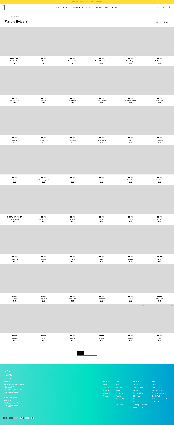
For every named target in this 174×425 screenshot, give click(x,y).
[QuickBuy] (2, 28)
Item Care (136, 399)
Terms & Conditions (159, 393)
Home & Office (77, 7)
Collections (66, 7)
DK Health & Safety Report (161, 399)
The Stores (136, 384)
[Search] (164, 7)
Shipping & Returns (140, 405)
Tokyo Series (120, 390)
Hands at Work (138, 387)
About (107, 7)
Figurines (119, 396)
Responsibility (138, 393)
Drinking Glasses (122, 399)
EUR (157, 7)
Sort (165, 22)
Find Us (114, 7)
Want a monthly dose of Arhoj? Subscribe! (87, 2)
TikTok (105, 399)
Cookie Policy (156, 396)
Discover (88, 7)
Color (157, 22)
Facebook (106, 387)
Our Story (136, 390)
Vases (118, 402)
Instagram (106, 390)
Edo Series (119, 393)
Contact (154, 384)
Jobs (134, 402)
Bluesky (105, 384)
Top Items (119, 387)
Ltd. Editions (120, 405)
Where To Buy (138, 408)
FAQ (153, 387)
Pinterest (106, 396)
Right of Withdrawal (159, 402)
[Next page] (93, 353)
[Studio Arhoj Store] (4, 7)
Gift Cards (136, 396)
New (57, 7)
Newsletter (107, 393)
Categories (98, 7)
